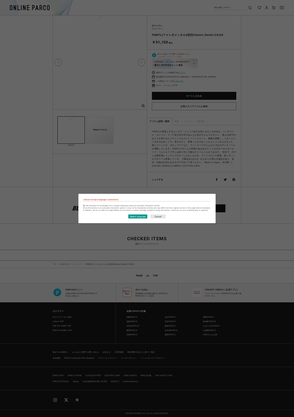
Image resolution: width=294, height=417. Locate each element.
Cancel (158, 216)
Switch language (138, 216)
